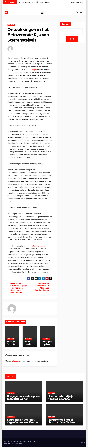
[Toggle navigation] (42, 12)
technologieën (39, 246)
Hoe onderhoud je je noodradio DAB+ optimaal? (60, 399)
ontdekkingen (31, 70)
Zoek (72, 39)
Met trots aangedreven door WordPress (16, 441)
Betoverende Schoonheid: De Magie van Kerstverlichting (42, 286)
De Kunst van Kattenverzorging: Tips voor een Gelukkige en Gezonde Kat (18, 287)
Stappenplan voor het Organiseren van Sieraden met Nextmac (23, 422)
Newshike (6, 443)
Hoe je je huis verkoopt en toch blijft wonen (23, 397)
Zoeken (65, 24)
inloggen (15, 361)
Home (83, 442)
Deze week (11, 24)
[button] (77, 12)
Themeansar (18, 443)
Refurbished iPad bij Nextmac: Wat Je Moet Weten (62, 422)
